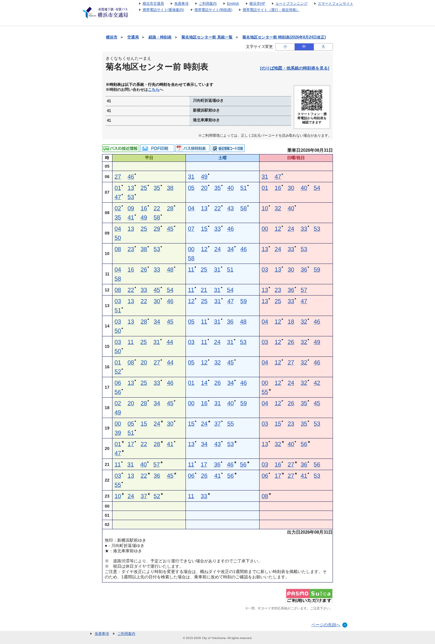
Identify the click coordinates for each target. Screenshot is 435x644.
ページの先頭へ (325, 624)
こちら (154, 90)
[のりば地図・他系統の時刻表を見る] (294, 68)
